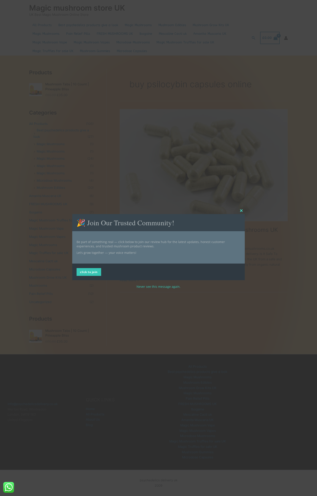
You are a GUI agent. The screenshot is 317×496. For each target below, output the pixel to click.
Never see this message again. (158, 287)
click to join (89, 272)
